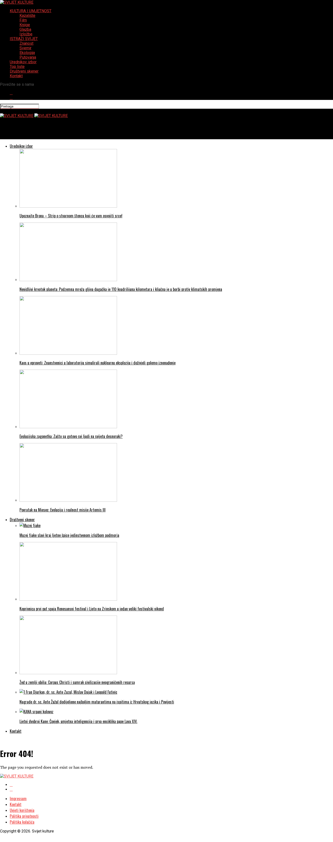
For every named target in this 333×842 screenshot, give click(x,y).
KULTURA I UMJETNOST (30, 11)
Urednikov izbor (23, 62)
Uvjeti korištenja (22, 810)
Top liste (17, 66)
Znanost (26, 43)
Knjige (25, 24)
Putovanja (28, 57)
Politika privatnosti (24, 816)
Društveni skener (24, 71)
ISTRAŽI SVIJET (24, 38)
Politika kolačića (22, 822)
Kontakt (16, 76)
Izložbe (26, 34)
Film (23, 20)
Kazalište (27, 15)
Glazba (25, 29)
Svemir (25, 48)
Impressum (18, 798)
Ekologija (27, 52)
